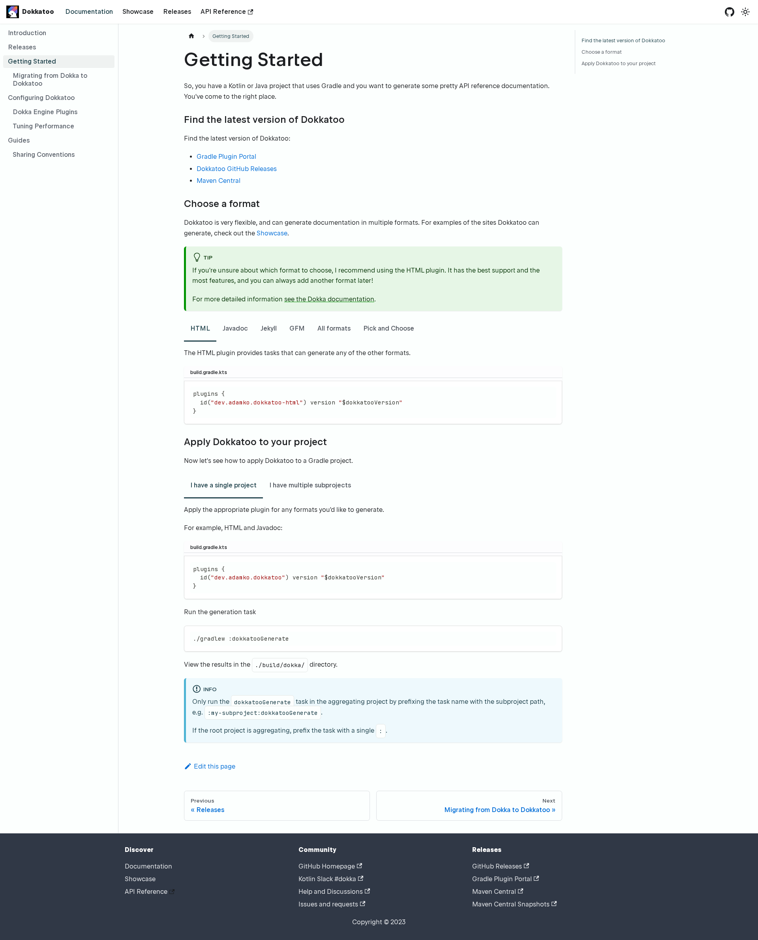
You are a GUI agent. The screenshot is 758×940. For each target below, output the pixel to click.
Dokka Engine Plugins (45, 112)
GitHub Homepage (326, 866)
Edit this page (214, 766)
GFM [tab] (297, 328)
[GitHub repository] (729, 12)
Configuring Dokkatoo (41, 98)
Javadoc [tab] (235, 328)
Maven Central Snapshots (511, 904)
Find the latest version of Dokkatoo (623, 40)
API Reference (223, 11)
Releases (177, 11)
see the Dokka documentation (329, 299)
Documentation (89, 11)
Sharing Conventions (44, 154)
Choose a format (602, 52)
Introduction (27, 33)
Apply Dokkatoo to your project (619, 63)
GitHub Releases (497, 866)
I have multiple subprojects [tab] (310, 485)
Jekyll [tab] (269, 328)
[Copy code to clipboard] (552, 390)
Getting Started (32, 61)
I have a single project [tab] (223, 485)
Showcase (138, 11)
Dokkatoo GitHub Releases (237, 169)
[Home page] (191, 36)
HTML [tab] (200, 328)
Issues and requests (328, 904)
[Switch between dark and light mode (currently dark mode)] (745, 12)
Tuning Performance (43, 126)
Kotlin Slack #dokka (327, 879)
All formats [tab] (334, 328)
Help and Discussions (330, 891)
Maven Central (218, 180)
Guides (19, 140)
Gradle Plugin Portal (226, 156)
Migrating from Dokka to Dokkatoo (50, 79)
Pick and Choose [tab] (388, 328)
